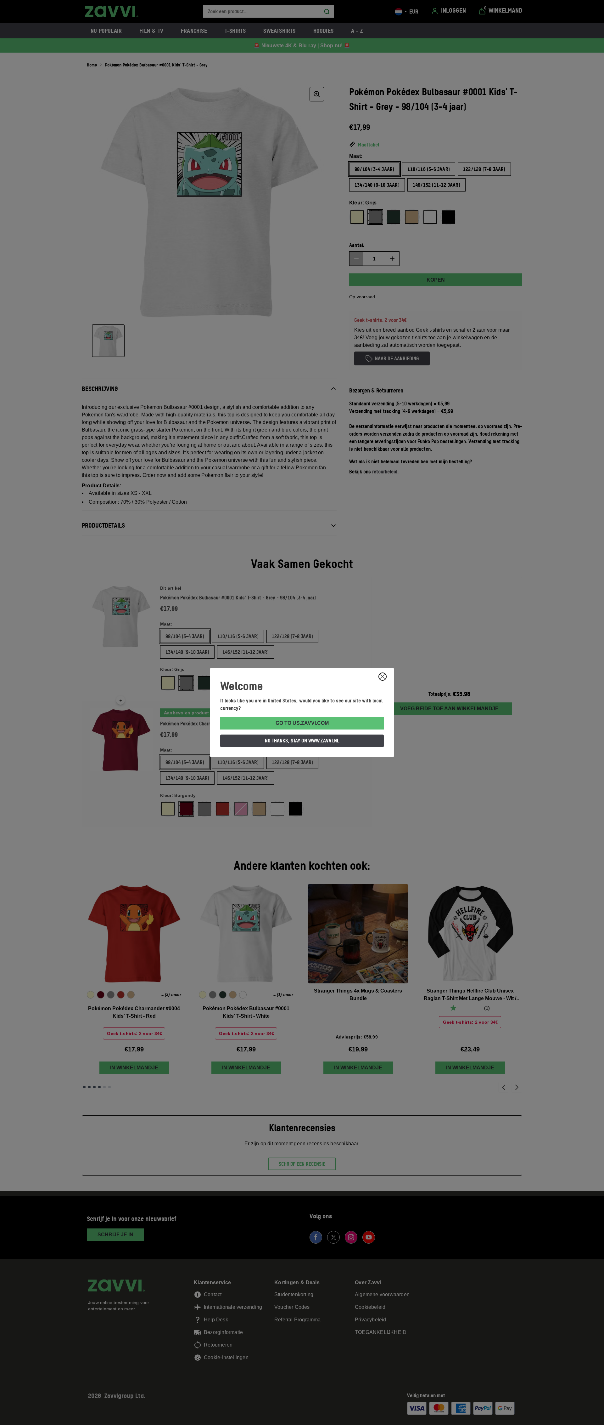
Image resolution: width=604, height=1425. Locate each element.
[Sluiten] (382, 676)
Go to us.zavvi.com (302, 723)
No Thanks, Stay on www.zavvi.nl (302, 740)
